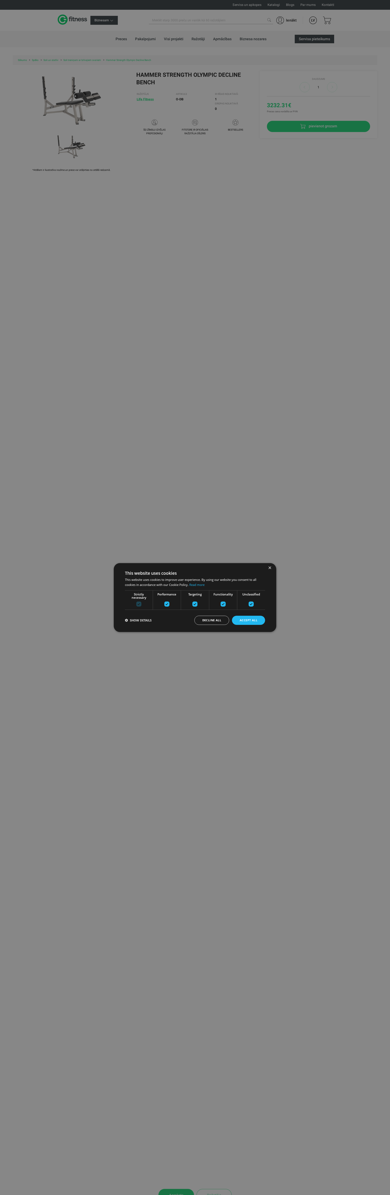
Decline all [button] (211, 620)
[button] (138, 620)
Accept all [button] (248, 620)
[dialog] (195, 597)
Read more (197, 585)
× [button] (269, 567)
